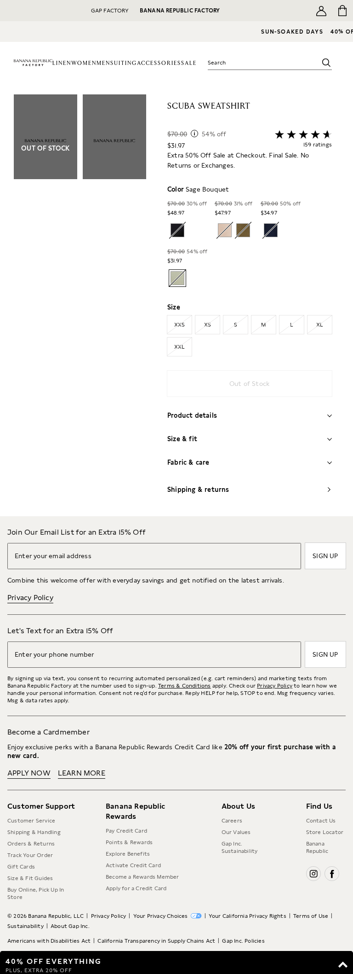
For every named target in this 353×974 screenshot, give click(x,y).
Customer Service (31, 820)
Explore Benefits (128, 854)
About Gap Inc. (70, 926)
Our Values (236, 832)
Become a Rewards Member (142, 877)
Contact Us (321, 820)
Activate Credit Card (133, 865)
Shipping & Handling (34, 832)
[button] (80, 305)
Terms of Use (310, 916)
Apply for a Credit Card (136, 888)
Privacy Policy (30, 597)
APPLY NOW (29, 773)
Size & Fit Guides (30, 878)
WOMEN (84, 63)
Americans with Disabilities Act (49, 941)
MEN (103, 63)
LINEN (61, 63)
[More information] (194, 133)
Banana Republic (317, 847)
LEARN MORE (81, 773)
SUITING (123, 63)
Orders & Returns (31, 843)
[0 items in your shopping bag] (342, 10)
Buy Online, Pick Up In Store (35, 893)
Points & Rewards (129, 842)
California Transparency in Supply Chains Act (156, 941)
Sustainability (25, 926)
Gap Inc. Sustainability (240, 847)
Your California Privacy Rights (247, 916)
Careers (232, 820)
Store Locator (325, 832)
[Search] (326, 62)
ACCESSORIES (159, 63)
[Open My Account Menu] (321, 10)
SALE (189, 63)
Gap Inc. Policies (243, 941)
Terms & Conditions (184, 685)
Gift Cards (21, 866)
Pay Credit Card (126, 831)
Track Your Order (30, 855)
